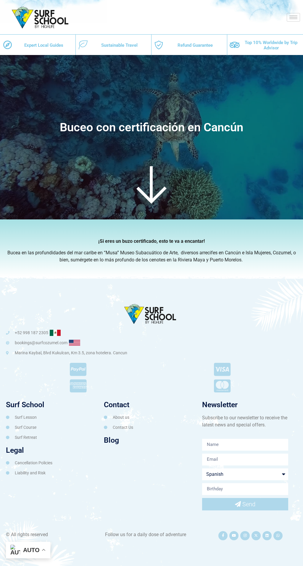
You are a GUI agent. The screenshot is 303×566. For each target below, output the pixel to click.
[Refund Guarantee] (158, 45)
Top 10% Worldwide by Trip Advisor (271, 45)
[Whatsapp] (278, 535)
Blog (111, 440)
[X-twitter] (256, 535)
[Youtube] (233, 535)
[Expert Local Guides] (7, 45)
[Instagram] (244, 535)
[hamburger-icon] (293, 17)
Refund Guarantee (195, 45)
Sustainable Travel (119, 45)
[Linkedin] (267, 535)
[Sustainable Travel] (83, 45)
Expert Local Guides (43, 45)
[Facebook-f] (223, 535)
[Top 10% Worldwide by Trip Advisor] (234, 45)
